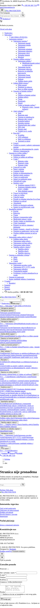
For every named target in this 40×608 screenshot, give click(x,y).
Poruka (2, 592)
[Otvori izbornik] (2, 10)
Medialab (12, 549)
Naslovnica (8, 33)
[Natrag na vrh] (2, 554)
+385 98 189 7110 (30, 5)
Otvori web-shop (6, 29)
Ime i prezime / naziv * (8, 573)
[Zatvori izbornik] (18, 296)
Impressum (4, 516)
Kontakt (7, 289)
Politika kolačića (6, 551)
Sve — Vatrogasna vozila (9, 435)
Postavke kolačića (18, 551)
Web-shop (8, 35)
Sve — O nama (5, 451)
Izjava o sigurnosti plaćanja (9, 525)
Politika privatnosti (6, 512)
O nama (7, 281)
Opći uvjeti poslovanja (8, 508)
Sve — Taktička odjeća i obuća (11, 424)
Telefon (2, 577)
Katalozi (7, 285)
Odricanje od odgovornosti (9, 510)
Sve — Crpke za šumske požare (11, 347)
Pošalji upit (6, 599)
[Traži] (23, 15)
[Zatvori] (2, 557)
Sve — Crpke (5, 377)
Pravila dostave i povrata (8, 514)
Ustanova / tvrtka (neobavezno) (11, 582)
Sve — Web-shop (6, 306)
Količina (3, 580)
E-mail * (3, 575)
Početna (7, 459)
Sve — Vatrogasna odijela (9, 324)
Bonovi (7, 287)
